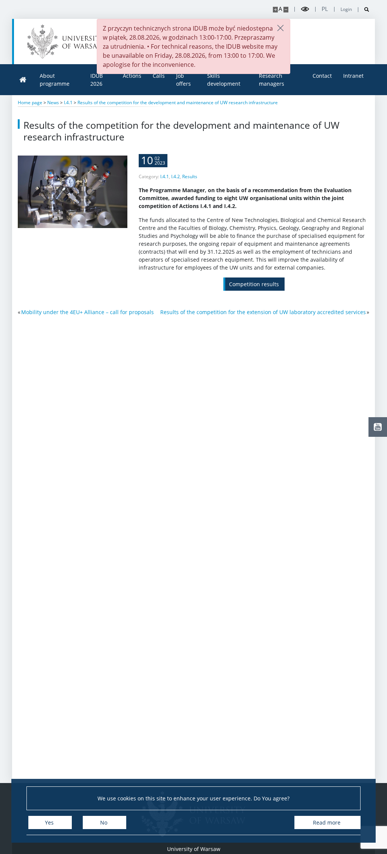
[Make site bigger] (275, 9)
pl (325, 9)
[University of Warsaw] (67, 42)
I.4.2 (175, 176)
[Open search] (364, 9)
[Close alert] (280, 28)
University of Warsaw (193, 848)
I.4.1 (164, 176)
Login (346, 9)
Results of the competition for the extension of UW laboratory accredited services (263, 312)
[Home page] (23, 79)
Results (189, 176)
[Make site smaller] (285, 9)
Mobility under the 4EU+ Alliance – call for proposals (87, 312)
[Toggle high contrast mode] (305, 9)
